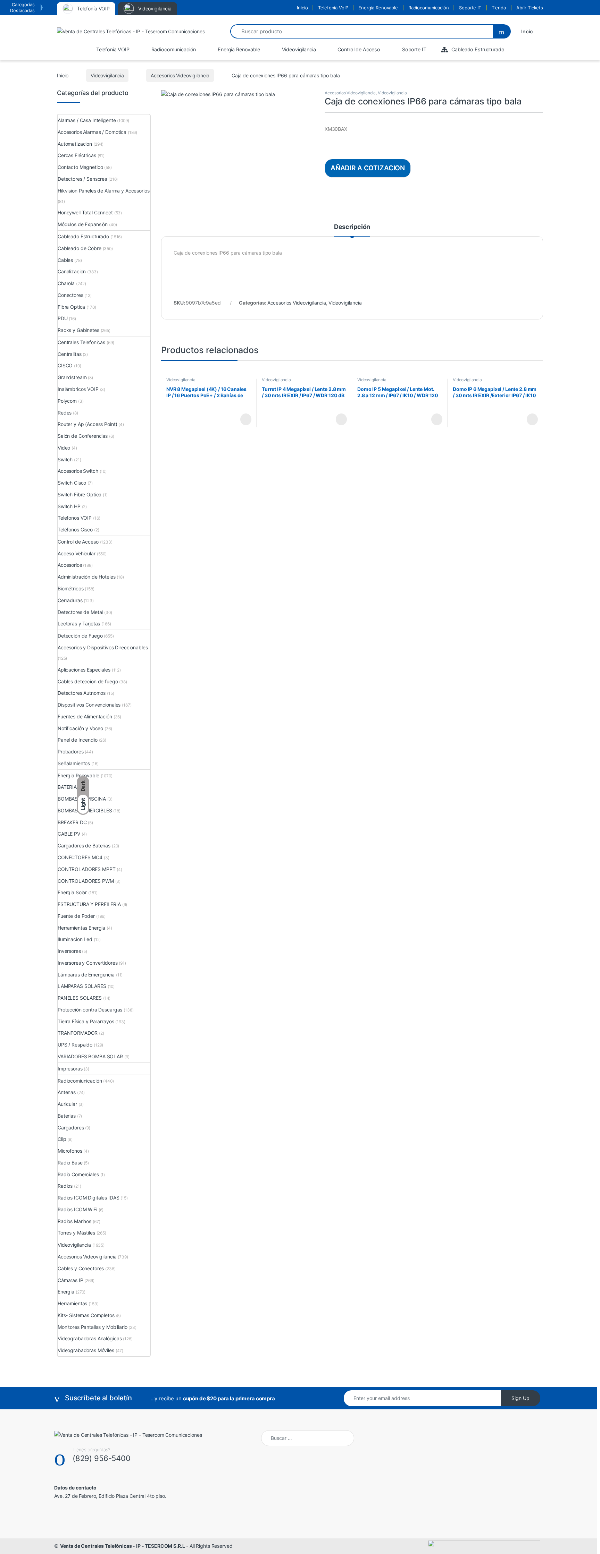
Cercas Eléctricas (77, 155)
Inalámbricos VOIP (78, 389)
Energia (66, 1292)
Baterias (67, 1116)
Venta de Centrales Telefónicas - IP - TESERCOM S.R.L (122, 1546)
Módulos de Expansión (83, 224)
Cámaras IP (70, 1280)
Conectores (70, 295)
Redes (65, 413)
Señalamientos (74, 763)
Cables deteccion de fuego (88, 681)
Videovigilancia (107, 75)
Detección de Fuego (80, 636)
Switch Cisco (72, 483)
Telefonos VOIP (75, 518)
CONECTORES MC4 (80, 857)
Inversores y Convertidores (87, 963)
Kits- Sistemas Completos (86, 1315)
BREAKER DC (72, 822)
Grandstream (72, 377)
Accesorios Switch (78, 471)
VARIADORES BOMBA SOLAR (90, 1056)
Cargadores (71, 1127)
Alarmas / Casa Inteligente (87, 120)
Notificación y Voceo (80, 728)
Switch (65, 459)
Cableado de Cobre (79, 248)
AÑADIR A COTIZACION (368, 168)
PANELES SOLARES (80, 998)
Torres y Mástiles (76, 1233)
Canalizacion (72, 271)
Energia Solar (72, 892)
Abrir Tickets (529, 7)
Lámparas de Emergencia (86, 974)
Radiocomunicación (428, 7)
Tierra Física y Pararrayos (86, 1021)
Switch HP (69, 506)
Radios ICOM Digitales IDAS (88, 1198)
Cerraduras (70, 600)
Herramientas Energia (81, 928)
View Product (242, 419)
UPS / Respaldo (75, 1045)
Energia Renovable (378, 7)
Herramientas (72, 1303)
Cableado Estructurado (83, 236)
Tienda (499, 7)
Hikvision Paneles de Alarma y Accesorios (103, 191)
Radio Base (70, 1163)
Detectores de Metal (80, 612)
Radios (65, 1186)
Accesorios (70, 565)
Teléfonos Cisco (75, 529)
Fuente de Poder (76, 916)
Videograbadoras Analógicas (90, 1338)
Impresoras (70, 1068)
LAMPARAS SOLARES (82, 986)
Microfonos (70, 1151)
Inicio (302, 7)
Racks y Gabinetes (78, 330)
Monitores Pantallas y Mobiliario (92, 1327)
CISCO (65, 365)
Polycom (67, 401)
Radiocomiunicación (80, 1081)
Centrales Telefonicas (81, 342)
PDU (63, 318)
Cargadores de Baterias (84, 845)
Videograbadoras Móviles (86, 1350)
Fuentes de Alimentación (85, 716)
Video (64, 448)
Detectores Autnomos (82, 693)
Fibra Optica (71, 307)
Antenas (67, 1092)
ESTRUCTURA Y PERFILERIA (89, 904)
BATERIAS (69, 787)
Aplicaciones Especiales (84, 670)
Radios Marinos (74, 1221)
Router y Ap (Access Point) (87, 424)
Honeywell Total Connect (85, 212)
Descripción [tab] (352, 227)
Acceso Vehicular (76, 553)
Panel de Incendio (78, 740)
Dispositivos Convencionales (89, 705)
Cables (65, 260)
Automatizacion (75, 144)
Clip (62, 1139)
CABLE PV (69, 834)
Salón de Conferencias (83, 436)
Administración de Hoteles (87, 577)
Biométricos (70, 588)
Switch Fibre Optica (79, 494)
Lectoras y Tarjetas (79, 623)
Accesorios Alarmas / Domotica (92, 132)
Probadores (71, 751)
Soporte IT (470, 7)
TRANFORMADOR (78, 1033)
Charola (66, 283)
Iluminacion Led (75, 939)
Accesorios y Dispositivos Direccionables (103, 647)
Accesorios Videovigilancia (180, 75)
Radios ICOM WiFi (77, 1209)
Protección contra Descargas (90, 1010)
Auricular (67, 1104)
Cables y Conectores (81, 1268)
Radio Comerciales (78, 1174)
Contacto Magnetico (80, 167)
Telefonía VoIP (333, 7)
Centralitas (69, 354)
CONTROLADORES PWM (86, 881)
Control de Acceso (78, 542)
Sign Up (520, 1398)
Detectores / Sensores (82, 179)
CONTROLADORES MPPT (86, 869)
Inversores (69, 951)
